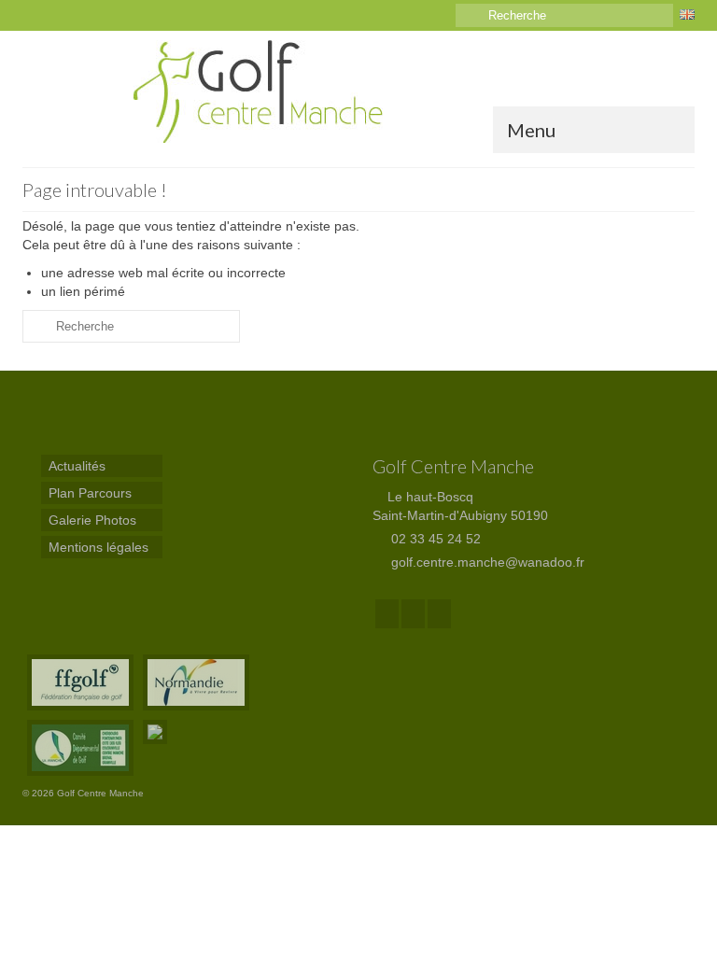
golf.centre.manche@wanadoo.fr (485, 562)
